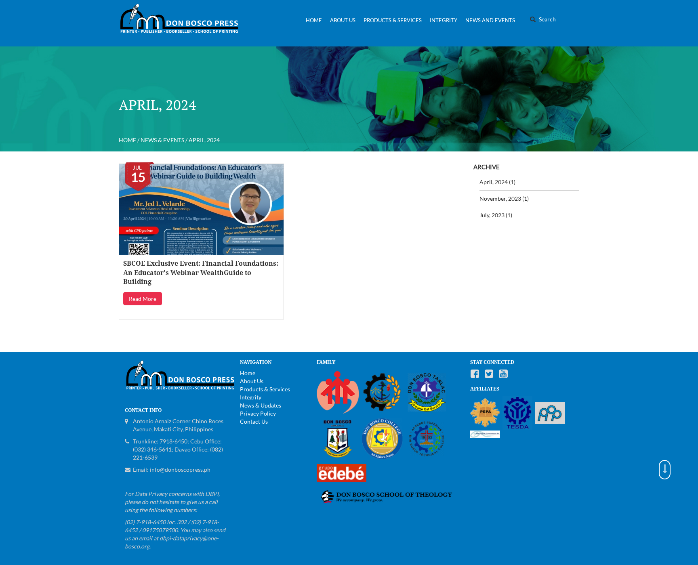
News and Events (490, 20)
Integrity (443, 20)
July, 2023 (492, 215)
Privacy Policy (258, 413)
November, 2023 (500, 198)
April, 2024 (493, 182)
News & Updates (260, 405)
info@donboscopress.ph (180, 469)
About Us (342, 20)
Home (314, 20)
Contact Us (254, 421)
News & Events (162, 140)
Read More (142, 298)
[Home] (182, 23)
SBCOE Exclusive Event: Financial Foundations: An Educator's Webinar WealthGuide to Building (200, 273)
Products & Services (393, 20)
